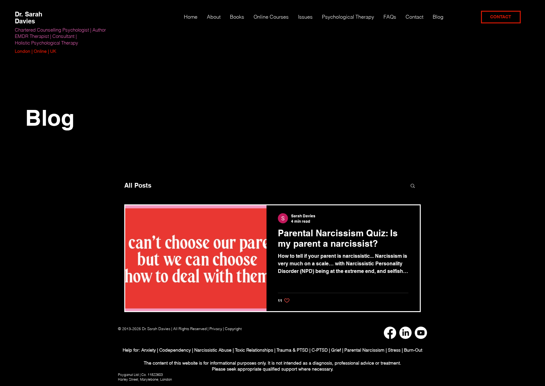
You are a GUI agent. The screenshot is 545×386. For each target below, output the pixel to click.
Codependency (175, 350)
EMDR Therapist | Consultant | (46, 36)
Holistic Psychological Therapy (46, 43)
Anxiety (149, 350)
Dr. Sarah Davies (28, 17)
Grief (336, 350)
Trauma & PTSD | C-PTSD (302, 350)
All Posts (137, 185)
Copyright (234, 328)
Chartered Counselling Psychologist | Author (60, 30)
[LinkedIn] (405, 333)
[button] (305, 17)
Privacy (215, 328)
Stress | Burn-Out (405, 350)
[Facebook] (390, 333)
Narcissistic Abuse (212, 350)
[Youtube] (421, 333)
